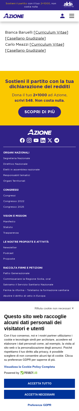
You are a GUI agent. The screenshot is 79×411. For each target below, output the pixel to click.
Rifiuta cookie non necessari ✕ (54, 308)
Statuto (8, 227)
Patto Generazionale (16, 273)
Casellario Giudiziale (25, 38)
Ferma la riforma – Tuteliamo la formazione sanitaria (36, 290)
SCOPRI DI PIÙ (40, 112)
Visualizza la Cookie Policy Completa (29, 366)
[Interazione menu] (72, 16)
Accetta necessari (40, 394)
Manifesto (9, 221)
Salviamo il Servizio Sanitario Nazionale (28, 284)
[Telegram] (56, 140)
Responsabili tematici (16, 175)
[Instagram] (29, 140)
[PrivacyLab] (28, 373)
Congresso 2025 (13, 207)
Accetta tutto (39, 383)
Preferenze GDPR (39, 405)
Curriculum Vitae (51, 32)
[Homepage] (13, 15)
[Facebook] (22, 140)
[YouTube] (36, 140)
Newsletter (10, 247)
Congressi (9, 195)
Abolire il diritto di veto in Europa (24, 296)
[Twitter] (49, 140)
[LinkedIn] (43, 140)
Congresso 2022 (13, 201)
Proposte (9, 259)
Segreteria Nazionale (16, 158)
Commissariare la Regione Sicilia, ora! (27, 279)
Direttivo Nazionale (15, 164)
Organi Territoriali (14, 181)
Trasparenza (11, 233)
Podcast (8, 253)
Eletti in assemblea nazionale (21, 169)
